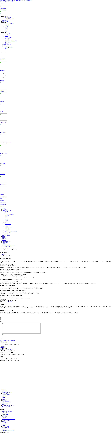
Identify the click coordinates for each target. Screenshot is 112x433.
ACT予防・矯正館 (6, 235)
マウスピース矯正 (8, 37)
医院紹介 (4, 238)
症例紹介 (4, 236)
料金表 (3, 237)
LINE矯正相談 (12, 340)
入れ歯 (6, 31)
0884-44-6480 (9, 301)
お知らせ (4, 243)
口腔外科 (6, 28)
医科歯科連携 (5, 21)
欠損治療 (6, 36)
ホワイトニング (8, 42)
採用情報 (6, 48)
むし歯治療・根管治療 (9, 23)
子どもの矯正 (7, 38)
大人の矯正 (7, 39)
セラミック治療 (8, 33)
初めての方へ (5, 209)
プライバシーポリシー (7, 246)
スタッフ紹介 (5, 20)
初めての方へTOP (8, 17)
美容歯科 (6, 43)
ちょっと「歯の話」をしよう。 (8, 245)
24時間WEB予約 (5, 340)
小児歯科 (6, 26)
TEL (1, 340)
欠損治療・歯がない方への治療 (8, 419)
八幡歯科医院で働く (9, 47)
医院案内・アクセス (6, 44)
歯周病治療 (7, 25)
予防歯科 (6, 27)
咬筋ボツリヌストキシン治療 (11, 41)
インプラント (7, 34)
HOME (3, 389)
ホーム (3, 208)
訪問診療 (6, 29)
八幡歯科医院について (9, 18)
